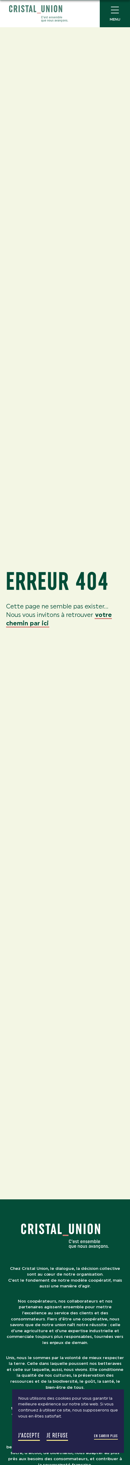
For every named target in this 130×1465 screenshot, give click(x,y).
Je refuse (57, 1435)
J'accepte (29, 1435)
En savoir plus (106, 1436)
